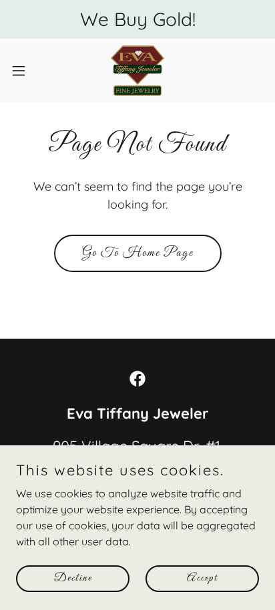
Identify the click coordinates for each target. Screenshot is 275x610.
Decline (73, 578)
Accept (202, 578)
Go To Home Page (138, 253)
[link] (137, 70)
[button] (25, 70)
